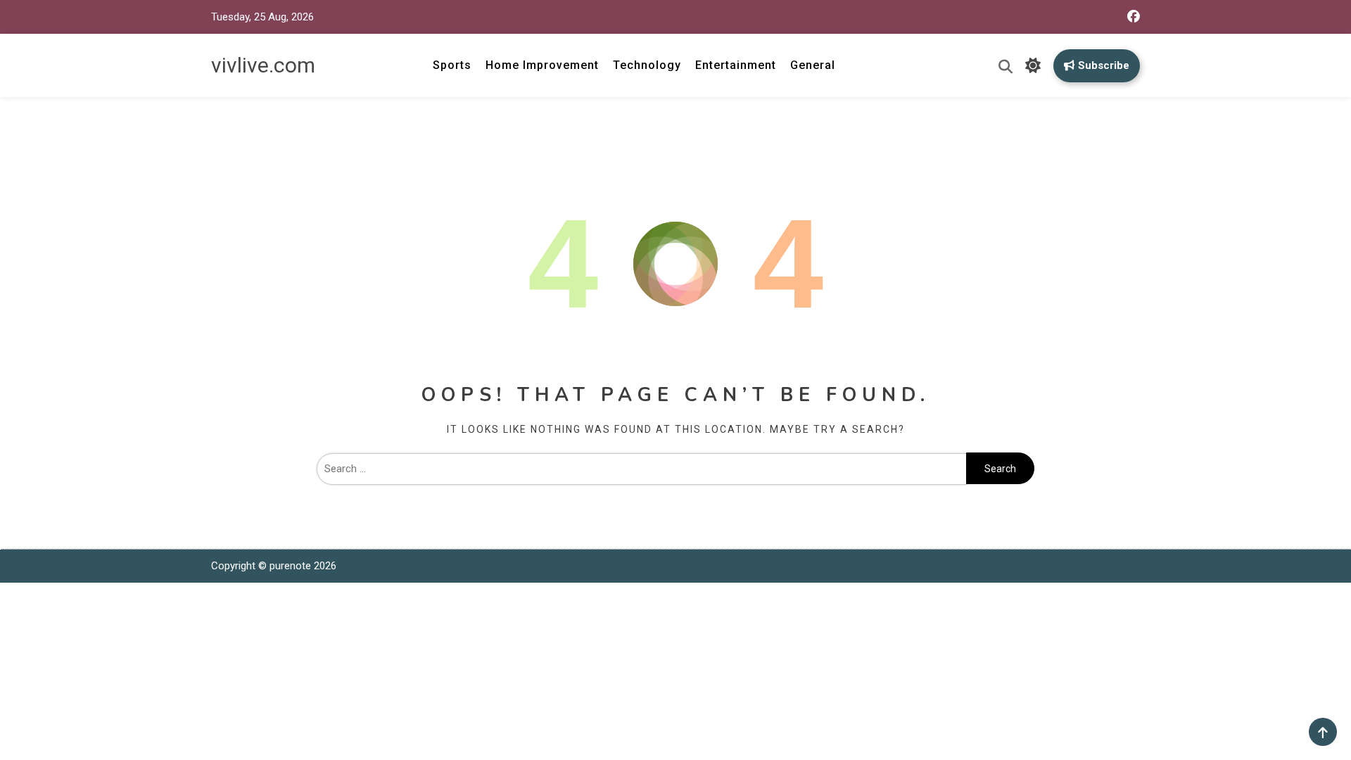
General (812, 65)
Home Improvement (542, 65)
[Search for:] (641, 468)
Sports (452, 65)
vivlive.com (263, 65)
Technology (647, 65)
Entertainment (735, 65)
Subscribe (1103, 65)
